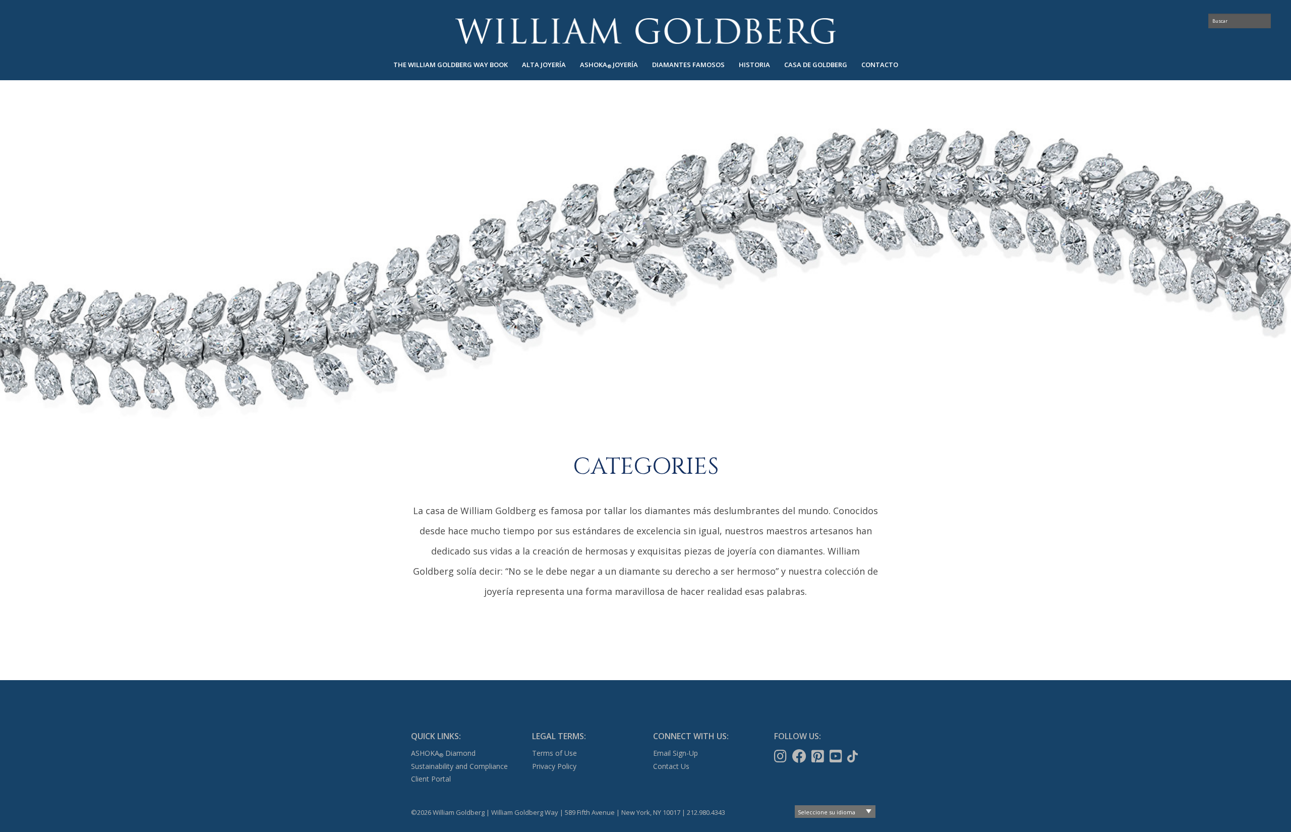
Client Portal (431, 779)
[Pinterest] (818, 756)
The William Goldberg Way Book (450, 64)
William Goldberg (645, 31)
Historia (754, 64)
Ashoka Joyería (609, 65)
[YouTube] (837, 756)
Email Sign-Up (675, 753)
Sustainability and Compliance (459, 766)
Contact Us (671, 766)
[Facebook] (800, 756)
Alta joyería (544, 64)
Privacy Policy (554, 766)
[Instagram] (781, 756)
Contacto (879, 64)
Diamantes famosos (688, 64)
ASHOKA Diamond (443, 753)
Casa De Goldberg (815, 64)
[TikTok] (853, 756)
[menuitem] (450, 65)
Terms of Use (554, 753)
